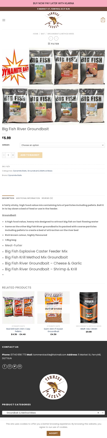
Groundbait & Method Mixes (60, 34)
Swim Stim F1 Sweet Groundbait (53, 330)
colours (5, 145)
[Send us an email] (19, 366)
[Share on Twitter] (14, 181)
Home (35, 34)
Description (8, 198)
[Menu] (3, 20)
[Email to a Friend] (19, 181)
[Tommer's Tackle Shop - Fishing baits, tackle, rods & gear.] (53, 20)
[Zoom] (5, 121)
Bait (43, 34)
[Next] (105, 316)
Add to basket (29, 155)
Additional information (28, 198)
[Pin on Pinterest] (24, 181)
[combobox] (53, 413)
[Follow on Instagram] (9, 366)
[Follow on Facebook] (4, 366)
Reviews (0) (47, 198)
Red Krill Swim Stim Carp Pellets (18, 330)
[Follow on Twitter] (14, 366)
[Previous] (2, 316)
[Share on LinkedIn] (29, 181)
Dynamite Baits (20, 171)
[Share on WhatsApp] (4, 181)
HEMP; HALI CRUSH (88, 329)
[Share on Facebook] (9, 181)
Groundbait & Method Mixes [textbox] (52, 412)
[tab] (8, 198)
